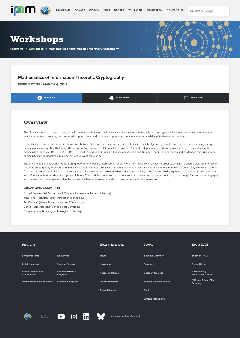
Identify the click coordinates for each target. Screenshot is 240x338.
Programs (63, 10)
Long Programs (30, 255)
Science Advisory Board (157, 281)
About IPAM (154, 10)
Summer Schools (66, 264)
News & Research (112, 244)
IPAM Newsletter (109, 281)
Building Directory (154, 255)
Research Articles (109, 273)
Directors (149, 264)
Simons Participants (154, 298)
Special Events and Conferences (32, 273)
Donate (79, 10)
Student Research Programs (66, 273)
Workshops (36, 49)
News (106, 10)
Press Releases (108, 290)
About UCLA (199, 264)
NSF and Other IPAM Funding (203, 282)
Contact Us (175, 10)
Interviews (105, 264)
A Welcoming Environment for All (202, 273)
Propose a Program (67, 281)
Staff (146, 290)
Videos (94, 10)
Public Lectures (30, 264)
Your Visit (135, 10)
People (119, 10)
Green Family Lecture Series (37, 281)
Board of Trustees (153, 273)
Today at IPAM (200, 255)
